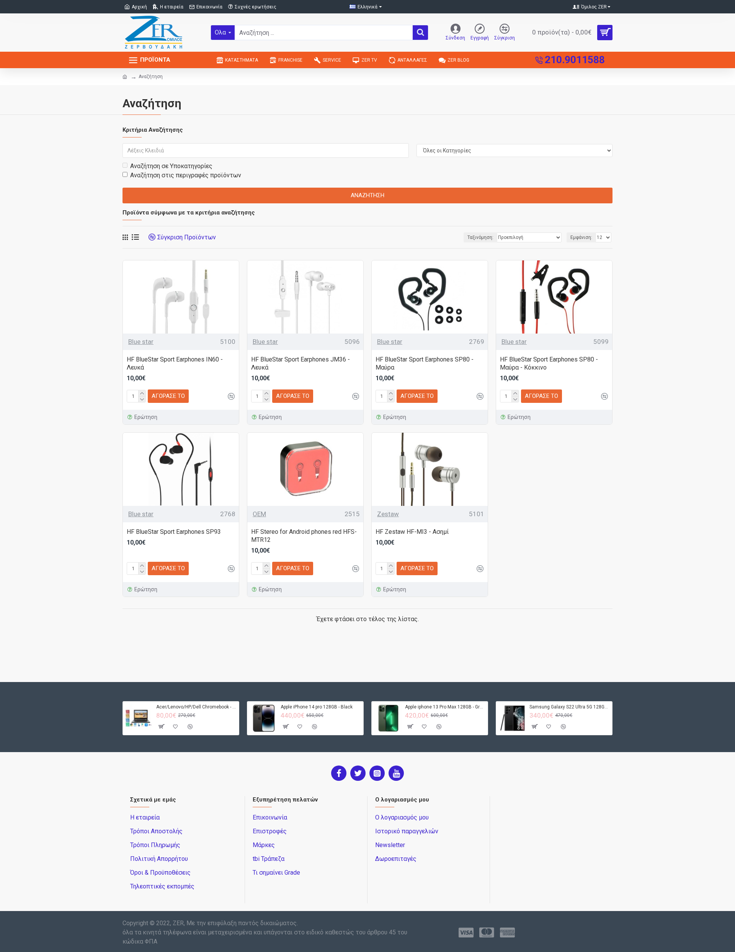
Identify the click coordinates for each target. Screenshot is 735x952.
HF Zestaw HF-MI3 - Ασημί (412, 531)
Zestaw (388, 514)
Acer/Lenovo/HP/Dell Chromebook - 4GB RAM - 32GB (196, 707)
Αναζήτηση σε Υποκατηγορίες (171, 166)
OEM (259, 514)
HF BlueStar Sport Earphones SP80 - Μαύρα (425, 363)
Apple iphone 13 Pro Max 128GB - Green (445, 707)
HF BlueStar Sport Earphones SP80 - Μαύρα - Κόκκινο (549, 363)
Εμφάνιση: (581, 237)
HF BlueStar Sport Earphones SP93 (174, 531)
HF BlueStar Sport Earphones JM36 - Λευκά (300, 363)
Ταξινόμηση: (480, 237)
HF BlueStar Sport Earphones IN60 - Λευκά (175, 363)
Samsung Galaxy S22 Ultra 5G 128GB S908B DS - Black (569, 707)
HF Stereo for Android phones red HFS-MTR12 (304, 535)
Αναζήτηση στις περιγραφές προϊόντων (185, 175)
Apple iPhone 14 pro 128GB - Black (317, 707)
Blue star (141, 341)
